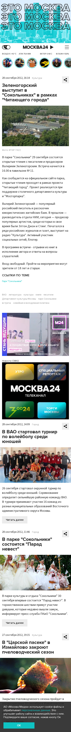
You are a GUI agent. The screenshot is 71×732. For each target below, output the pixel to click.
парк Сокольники (47, 299)
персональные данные (36, 710)
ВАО (4, 295)
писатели (48, 295)
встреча (6, 303)
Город (35, 424)
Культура (37, 78)
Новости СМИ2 (10, 360)
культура (28, 295)
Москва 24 (35, 47)
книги (38, 295)
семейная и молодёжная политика (31, 303)
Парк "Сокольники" (12, 281)
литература (15, 295)
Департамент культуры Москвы (19, 299)
